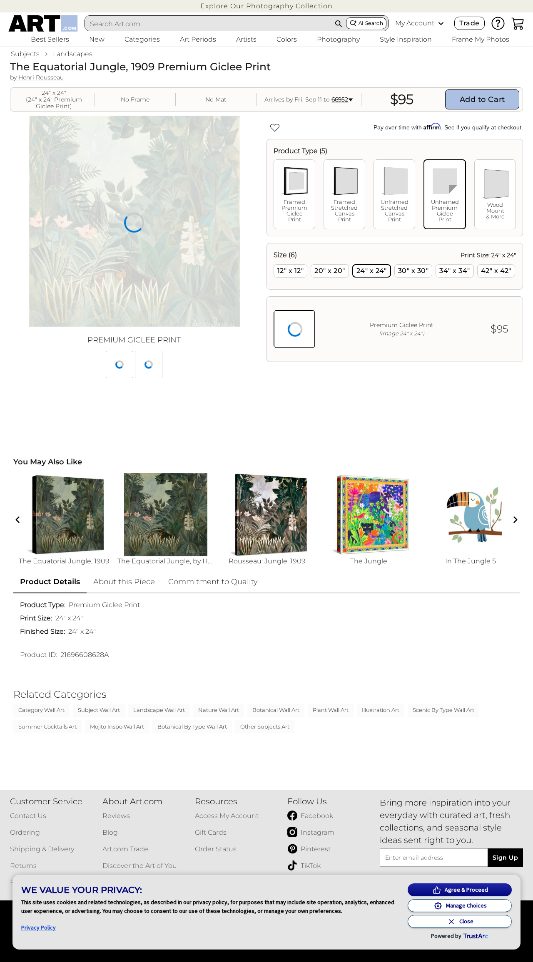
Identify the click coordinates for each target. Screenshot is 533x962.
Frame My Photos (480, 39)
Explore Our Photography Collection (266, 6)
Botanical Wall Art (275, 710)
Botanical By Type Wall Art (192, 726)
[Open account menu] (441, 23)
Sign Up (505, 857)
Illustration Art (380, 710)
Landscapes (72, 54)
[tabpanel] (394, 302)
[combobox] (208, 24)
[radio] (290, 271)
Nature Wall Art (218, 710)
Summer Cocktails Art (47, 726)
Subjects (25, 54)
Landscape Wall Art (159, 710)
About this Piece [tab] (124, 581)
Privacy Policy (38, 927)
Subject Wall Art (99, 710)
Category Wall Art (41, 710)
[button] (266, 6)
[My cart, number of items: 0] (518, 23)
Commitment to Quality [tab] (213, 581)
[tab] (294, 194)
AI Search (371, 23)
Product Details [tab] (50, 581)
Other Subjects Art (264, 726)
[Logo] (43, 23)
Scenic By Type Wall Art (443, 710)
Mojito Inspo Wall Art (117, 726)
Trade (469, 23)
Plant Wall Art (331, 710)
